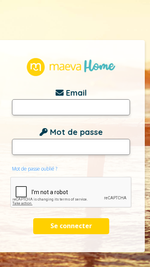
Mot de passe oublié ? (34, 168)
